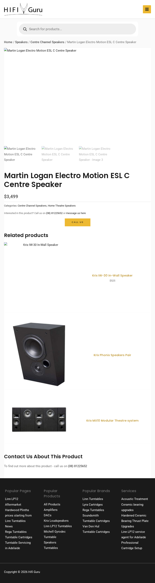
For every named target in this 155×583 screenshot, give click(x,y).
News (9, 526)
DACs (47, 515)
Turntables (51, 548)
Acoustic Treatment (134, 499)
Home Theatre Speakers (62, 205)
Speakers (21, 42)
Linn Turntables (15, 521)
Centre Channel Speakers (47, 42)
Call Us (78, 222)
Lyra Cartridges (93, 504)
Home (8, 42)
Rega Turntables (16, 532)
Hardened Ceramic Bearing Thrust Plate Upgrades (135, 521)
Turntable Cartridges (18, 537)
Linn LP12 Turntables (58, 526)
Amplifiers (51, 510)
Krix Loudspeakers (56, 521)
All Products (52, 504)
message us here (76, 213)
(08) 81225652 (54, 213)
